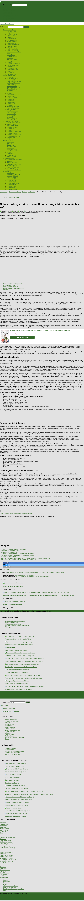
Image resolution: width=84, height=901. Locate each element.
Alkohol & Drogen (12, 31)
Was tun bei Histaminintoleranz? (13, 604)
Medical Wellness (12, 162)
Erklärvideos (8, 725)
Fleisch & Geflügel (12, 89)
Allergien (9, 33)
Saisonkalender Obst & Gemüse (14, 737)
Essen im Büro (4, 845)
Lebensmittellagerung (6, 861)
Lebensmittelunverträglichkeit (55, 572)
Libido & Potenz (11, 124)
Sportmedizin (10, 71)
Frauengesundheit (12, 41)
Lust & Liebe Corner (12, 125)
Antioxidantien (4, 824)
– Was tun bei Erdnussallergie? (9, 552)
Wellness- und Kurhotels (14, 170)
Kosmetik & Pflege (12, 149)
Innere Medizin (11, 55)
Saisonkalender (11, 114)
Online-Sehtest (9, 734)
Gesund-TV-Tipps (10, 728)
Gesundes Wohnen (12, 46)
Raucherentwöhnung (13, 65)
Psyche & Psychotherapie (14, 63)
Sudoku (7, 739)
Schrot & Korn (11, 115)
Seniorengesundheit (12, 69)
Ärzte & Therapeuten (11, 719)
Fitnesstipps (10, 145)
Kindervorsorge (11, 187)
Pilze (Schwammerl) (12, 111)
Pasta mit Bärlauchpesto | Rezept (14, 766)
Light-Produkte (4, 862)
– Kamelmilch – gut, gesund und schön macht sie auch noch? (18, 559)
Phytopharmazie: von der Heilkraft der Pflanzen (18, 639)
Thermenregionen (12, 165)
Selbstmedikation (12, 68)
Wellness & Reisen (8, 18)
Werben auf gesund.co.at (10, 886)
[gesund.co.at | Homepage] (4, 2)
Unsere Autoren (7, 883)
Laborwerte (10, 58)
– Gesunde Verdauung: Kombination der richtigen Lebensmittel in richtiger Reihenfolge (25, 558)
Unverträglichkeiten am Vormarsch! (13, 288)
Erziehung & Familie (12, 176)
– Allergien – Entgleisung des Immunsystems (13, 549)
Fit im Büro (10, 143)
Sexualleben (10, 128)
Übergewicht (3, 874)
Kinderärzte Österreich (13, 179)
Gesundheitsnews (10, 727)
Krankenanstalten (10, 731)
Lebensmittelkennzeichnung (8, 859)
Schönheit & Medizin (13, 151)
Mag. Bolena (6, 569)
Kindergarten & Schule (13, 183)
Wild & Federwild (12, 118)
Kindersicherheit (11, 186)
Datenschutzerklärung (9, 887)
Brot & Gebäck (11, 80)
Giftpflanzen (10, 93)
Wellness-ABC (11, 168)
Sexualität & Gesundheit (14, 131)
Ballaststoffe (3, 825)
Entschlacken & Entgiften (7, 837)
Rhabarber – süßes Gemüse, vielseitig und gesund (19, 655)
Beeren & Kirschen (12, 78)
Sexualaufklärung (12, 127)
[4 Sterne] (21, 211)
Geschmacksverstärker (6, 852)
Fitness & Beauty (8, 16)
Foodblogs (10, 90)
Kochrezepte (10, 100)
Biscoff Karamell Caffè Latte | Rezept (15, 772)
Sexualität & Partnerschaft (10, 15)
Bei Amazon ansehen (22, 337)
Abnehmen (3, 822)
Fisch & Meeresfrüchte (13, 87)
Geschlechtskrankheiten (14, 122)
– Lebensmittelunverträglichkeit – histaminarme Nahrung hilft (17, 553)
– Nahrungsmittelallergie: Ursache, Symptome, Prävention (17, 555)
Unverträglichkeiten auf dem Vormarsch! (17, 625)
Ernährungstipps (11, 84)
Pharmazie (10, 62)
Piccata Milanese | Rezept (12, 777)
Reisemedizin (11, 66)
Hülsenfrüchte (11, 96)
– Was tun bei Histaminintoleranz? (10, 550)
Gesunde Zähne (11, 43)
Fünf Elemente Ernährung (7, 847)
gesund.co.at (3, 192)
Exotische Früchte (12, 86)
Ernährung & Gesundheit (14, 81)
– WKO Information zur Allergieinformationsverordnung (16, 513)
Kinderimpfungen (12, 181)
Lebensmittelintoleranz (40, 572)
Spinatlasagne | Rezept (12, 783)
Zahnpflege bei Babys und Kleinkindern (16, 672)
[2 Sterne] (8, 211)
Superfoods (10, 117)
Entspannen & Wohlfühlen (14, 159)
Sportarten (10, 153)
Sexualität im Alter (12, 133)
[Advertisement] (42, 231)
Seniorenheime (9, 736)
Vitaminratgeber (4, 877)
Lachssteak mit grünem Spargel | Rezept (16, 788)
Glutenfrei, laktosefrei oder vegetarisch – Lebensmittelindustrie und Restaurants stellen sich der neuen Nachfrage (38, 595)
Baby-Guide (10, 173)
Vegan (2, 875)
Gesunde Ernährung (9, 10)
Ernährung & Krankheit (13, 83)
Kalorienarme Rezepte (6, 855)
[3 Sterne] (15, 211)
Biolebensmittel (4, 828)
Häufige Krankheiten (13, 49)
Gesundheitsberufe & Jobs (12, 730)
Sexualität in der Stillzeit (14, 134)
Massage (9, 161)
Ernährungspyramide (6, 842)
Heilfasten (3, 853)
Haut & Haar (10, 148)
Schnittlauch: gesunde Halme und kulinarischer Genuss (21, 667)
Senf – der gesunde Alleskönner (13, 586)
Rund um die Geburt (12, 177)
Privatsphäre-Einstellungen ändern (13, 889)
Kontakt (5, 880)
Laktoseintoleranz (28, 572)
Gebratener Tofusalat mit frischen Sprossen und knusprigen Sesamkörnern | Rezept (29, 794)
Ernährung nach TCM (6, 843)
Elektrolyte (3, 833)
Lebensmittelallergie (9, 285)
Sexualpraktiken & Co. (13, 136)
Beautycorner (10, 142)
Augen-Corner (11, 35)
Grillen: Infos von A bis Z (14, 94)
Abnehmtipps (10, 77)
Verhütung (10, 139)
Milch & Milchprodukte (13, 106)
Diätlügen (3, 831)
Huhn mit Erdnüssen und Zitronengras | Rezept (18, 799)
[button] (6, 563)
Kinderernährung (11, 180)
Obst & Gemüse (11, 109)
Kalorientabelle (9, 749)
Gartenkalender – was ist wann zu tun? (16, 650)
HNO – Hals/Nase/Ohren (14, 52)
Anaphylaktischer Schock (15, 572)
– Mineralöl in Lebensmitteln (8, 556)
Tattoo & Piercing (11, 156)
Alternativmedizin (12, 34)
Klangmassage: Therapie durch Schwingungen (18, 689)
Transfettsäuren (4, 873)
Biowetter (7, 722)
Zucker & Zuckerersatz (13, 120)
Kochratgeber (10, 99)
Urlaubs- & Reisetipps (13, 167)
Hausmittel (10, 47)
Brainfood (3, 827)
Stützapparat (10, 72)
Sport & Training (11, 155)
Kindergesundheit (12, 56)
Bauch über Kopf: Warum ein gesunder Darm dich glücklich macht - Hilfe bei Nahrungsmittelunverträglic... (40, 330)
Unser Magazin (7, 13)
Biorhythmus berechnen (12, 721)
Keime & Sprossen (12, 97)
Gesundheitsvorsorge (13, 44)
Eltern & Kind (7, 19)
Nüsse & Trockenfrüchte (14, 108)
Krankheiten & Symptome (12, 752)
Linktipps (6, 289)
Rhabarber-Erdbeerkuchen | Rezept (15, 816)
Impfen (8, 53)
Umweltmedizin (11, 74)
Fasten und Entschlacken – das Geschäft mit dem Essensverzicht (24, 678)
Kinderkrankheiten (12, 184)
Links (4, 890)
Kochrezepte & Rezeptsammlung (14, 751)
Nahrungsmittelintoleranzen (11, 286)
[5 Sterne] (27, 211)
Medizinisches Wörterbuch (12, 754)
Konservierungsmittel (6, 856)
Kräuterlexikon (11, 103)
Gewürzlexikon (11, 92)
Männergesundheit (12, 59)
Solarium (9, 152)
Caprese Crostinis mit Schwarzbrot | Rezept (17, 811)
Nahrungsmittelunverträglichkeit (12, 284)
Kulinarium (10, 105)
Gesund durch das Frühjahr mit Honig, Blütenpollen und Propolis (23, 661)
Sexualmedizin (11, 130)
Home (5, 8)
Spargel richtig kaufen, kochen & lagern (16, 683)
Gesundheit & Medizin (9, 9)
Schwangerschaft (12, 189)
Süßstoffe (3, 871)
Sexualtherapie (11, 137)
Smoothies (3, 867)
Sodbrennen (3, 868)
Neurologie (10, 61)
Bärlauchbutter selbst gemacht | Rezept (16, 805)
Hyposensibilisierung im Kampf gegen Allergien (19, 644)
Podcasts (6, 21)
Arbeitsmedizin (11, 37)
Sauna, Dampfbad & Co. (14, 164)
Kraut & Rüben (11, 102)
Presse (5, 884)
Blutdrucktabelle (11, 38)
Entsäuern (3, 839)
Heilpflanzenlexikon (12, 50)
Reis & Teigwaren (12, 112)
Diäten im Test (4, 830)
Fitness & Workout (12, 146)
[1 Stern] (2, 211)
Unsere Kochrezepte (9, 12)
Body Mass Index (12, 40)
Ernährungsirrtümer (5, 840)
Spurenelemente (5, 870)
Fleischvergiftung (5, 846)
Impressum (6, 881)
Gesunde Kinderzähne (13, 174)
